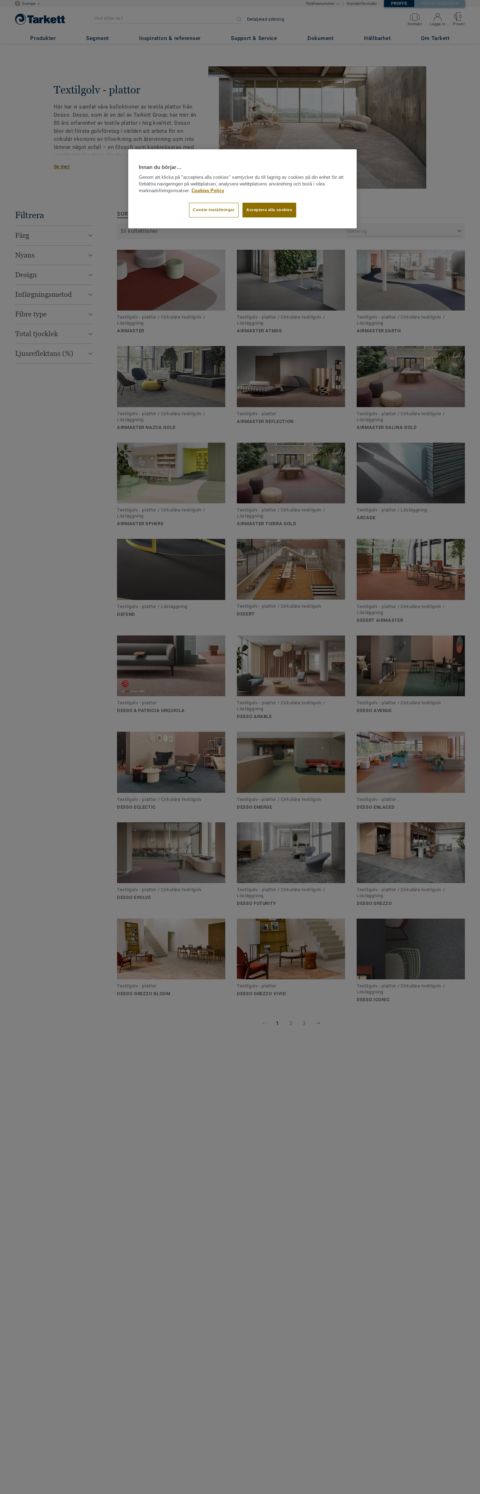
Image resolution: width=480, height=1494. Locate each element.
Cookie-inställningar (213, 210)
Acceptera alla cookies (269, 210)
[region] (242, 189)
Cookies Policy (208, 190)
